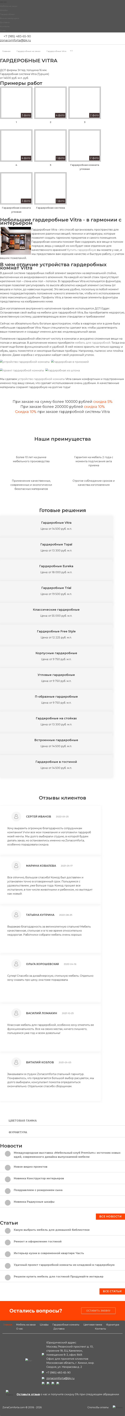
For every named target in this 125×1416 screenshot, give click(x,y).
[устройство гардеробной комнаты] (25, 362)
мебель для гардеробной (92, 342)
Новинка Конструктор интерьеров (39, 1178)
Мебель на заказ (8, 6)
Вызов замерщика (9, 18)
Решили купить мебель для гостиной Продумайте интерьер (58, 1276)
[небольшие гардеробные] (16, 241)
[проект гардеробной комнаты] (22, 370)
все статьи (112, 1291)
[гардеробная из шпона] (62, 370)
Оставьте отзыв (28, 1394)
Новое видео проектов (30, 1166)
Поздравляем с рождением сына (38, 1190)
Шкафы (4, 10)
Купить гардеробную (81, 249)
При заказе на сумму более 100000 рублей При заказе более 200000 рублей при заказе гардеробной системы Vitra (62, 406)
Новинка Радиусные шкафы (34, 1201)
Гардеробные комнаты (65, 1324)
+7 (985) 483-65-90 (17, 36)
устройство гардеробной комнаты (41, 379)
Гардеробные (7, 14)
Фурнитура (18, 1132)
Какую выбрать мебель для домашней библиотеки (52, 1229)
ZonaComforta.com (13, 1407)
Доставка (4, 22)
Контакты (4, 26)
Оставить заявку (98, 1310)
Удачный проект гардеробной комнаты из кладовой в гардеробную (64, 1264)
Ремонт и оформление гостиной (38, 1241)
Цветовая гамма (23, 1120)
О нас (3, 30)
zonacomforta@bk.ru (15, 40)
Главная (7, 1324)
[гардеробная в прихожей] (70, 362)
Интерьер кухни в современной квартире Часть (49, 1253)
